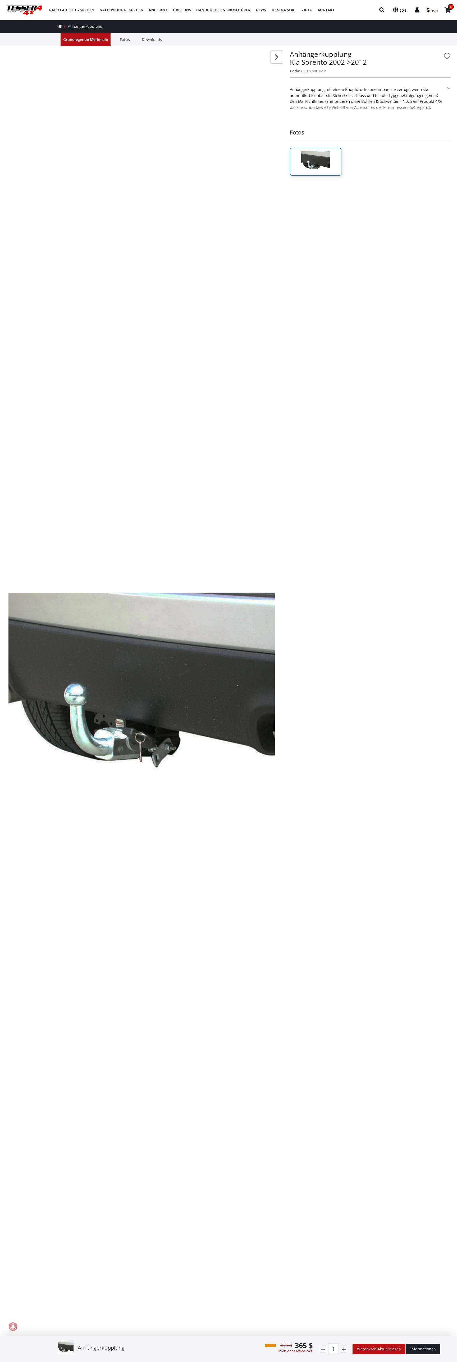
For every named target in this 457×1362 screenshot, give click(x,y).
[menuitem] (71, 10)
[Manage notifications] (13, 1326)
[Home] (60, 26)
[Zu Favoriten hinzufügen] (447, 56)
